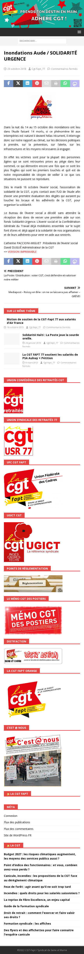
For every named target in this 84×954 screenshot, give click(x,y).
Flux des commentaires (18, 829)
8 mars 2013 (32, 362)
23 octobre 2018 (16, 69)
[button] (78, 32)
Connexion (10, 816)
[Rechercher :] (42, 40)
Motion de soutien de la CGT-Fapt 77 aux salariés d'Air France (41, 321)
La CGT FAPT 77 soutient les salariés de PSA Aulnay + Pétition (50, 356)
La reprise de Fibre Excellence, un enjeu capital (37, 900)
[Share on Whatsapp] (65, 83)
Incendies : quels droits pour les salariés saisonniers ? (42, 893)
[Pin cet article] (37, 83)
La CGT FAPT (19, 794)
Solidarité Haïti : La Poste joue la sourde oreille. (50, 336)
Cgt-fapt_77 (38, 69)
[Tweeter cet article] (18, 83)
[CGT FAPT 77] (42, 25)
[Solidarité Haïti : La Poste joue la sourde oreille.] (12, 339)
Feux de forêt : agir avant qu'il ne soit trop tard (37, 887)
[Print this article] (56, 83)
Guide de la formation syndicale (26, 906)
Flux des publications (17, 822)
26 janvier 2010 (33, 342)
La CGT (15, 845)
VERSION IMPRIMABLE (22, 252)
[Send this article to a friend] (46, 83)
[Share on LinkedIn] (27, 83)
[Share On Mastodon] (75, 83)
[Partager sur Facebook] (8, 83)
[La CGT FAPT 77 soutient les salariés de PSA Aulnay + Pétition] (12, 359)
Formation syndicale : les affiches (27, 923)
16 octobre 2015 (15, 327)
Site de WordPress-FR (17, 835)
